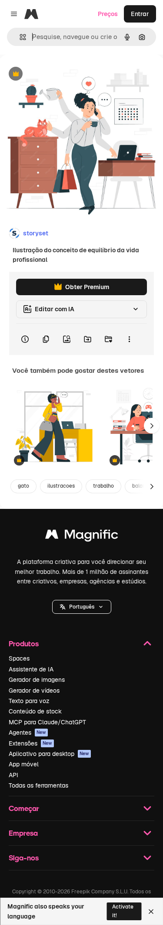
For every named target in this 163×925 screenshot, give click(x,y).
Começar (24, 808)
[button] (81, 607)
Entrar (140, 14)
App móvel (24, 764)
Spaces (19, 658)
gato (23, 485)
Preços (108, 14)
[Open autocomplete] (19, 37)
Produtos (24, 643)
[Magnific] (81, 536)
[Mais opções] (129, 339)
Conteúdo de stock (35, 711)
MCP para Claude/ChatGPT (47, 722)
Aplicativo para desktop (49, 754)
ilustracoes (61, 485)
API (13, 775)
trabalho (103, 485)
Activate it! (122, 910)
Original (55, 74)
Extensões (30, 743)
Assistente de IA (31, 669)
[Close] (151, 911)
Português (81, 606)
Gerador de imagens (37, 680)
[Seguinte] (152, 425)
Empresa (23, 832)
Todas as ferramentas (38, 785)
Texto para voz (29, 701)
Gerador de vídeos (34, 690)
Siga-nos (24, 857)
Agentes (27, 732)
